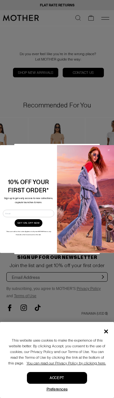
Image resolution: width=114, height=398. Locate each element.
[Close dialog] (108, 150)
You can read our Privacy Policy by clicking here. (66, 363)
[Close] (106, 331)
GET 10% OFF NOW (28, 223)
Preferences (57, 389)
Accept (57, 378)
